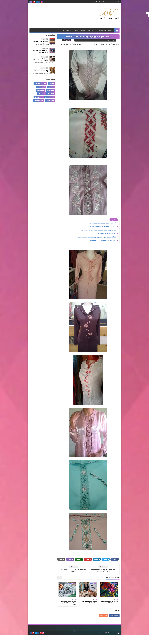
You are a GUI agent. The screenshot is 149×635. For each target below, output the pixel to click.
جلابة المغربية (40, 87)
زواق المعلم (40, 90)
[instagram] (42, 2)
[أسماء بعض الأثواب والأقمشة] (52, 41)
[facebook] (39, 2)
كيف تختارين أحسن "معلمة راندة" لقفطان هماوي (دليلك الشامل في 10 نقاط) (98, 230)
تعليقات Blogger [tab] (103, 616)
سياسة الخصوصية (109, 2)
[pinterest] (34, 2)
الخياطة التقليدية (92, 30)
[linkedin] (37, 2)
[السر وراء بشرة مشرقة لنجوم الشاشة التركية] (52, 58)
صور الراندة (50, 94)
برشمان (51, 84)
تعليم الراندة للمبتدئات (40, 84)
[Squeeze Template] (118, 633)
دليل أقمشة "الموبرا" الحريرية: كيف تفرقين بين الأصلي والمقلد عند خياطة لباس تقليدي (96, 237)
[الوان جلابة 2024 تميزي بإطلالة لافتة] (52, 70)
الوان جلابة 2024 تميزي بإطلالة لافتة (40, 71)
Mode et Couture (100, 633)
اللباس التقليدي (68, 30)
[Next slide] (58, 577)
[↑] (74, 631)
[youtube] (41, 633)
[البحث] (30, 2)
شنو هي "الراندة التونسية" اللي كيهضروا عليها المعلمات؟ (102, 227)
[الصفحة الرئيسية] (117, 30)
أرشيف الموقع (101, 2)
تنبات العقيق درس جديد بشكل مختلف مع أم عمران (40, 51)
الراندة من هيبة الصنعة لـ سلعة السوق (107, 234)
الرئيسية (117, 2)
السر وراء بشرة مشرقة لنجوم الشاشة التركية (40, 60)
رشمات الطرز (50, 90)
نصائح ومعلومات (102, 30)
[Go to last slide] (60, 577)
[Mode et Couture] (108, 14)
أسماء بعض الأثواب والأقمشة (40, 41)
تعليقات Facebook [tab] (114, 615)
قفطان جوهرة (38, 97)
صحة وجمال (110, 30)
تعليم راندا (50, 87)
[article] (73, 569)
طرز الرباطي (40, 94)
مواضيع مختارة (49, 100)
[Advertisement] (57, 16)
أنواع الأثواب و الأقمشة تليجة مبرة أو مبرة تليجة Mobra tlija (102, 223)
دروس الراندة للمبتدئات (79, 30)
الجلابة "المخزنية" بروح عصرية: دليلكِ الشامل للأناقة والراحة (103, 241)
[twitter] (36, 633)
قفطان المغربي (49, 97)
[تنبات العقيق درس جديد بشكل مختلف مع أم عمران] (52, 50)
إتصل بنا (95, 2)
